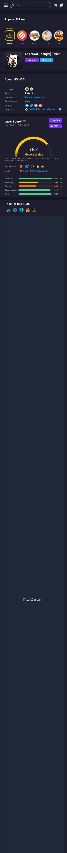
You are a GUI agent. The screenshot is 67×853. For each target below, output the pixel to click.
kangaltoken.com (34, 97)
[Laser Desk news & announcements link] (61, 6)
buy (33, 60)
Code (25, 171)
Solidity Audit (39, 171)
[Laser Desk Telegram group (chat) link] (55, 6)
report (57, 125)
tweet (48, 60)
